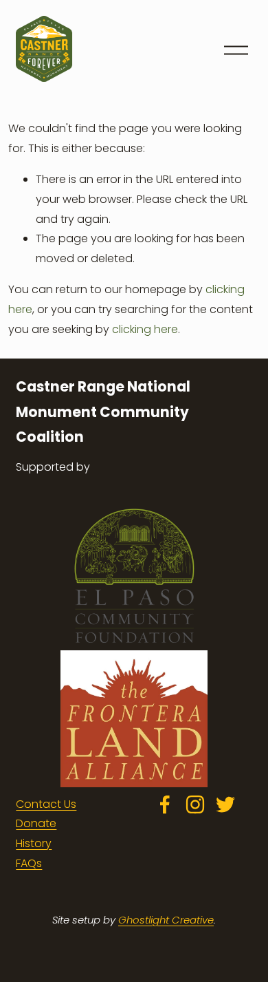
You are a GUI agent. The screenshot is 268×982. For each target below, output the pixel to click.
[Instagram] (195, 804)
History (34, 843)
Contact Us (46, 804)
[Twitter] (225, 804)
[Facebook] (165, 804)
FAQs (29, 863)
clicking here (145, 329)
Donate (36, 823)
